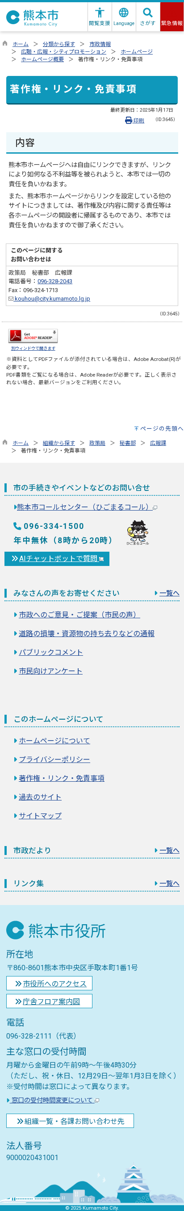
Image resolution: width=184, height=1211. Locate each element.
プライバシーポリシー (54, 759)
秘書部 (128, 443)
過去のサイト (40, 797)
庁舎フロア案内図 (51, 1001)
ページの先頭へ (162, 428)
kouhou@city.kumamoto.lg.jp (51, 298)
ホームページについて (54, 741)
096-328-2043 (55, 281)
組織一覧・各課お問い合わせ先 (75, 1121)
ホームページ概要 (42, 59)
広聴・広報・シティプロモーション (63, 52)
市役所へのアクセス (55, 984)
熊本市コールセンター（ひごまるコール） (85, 507)
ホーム (21, 44)
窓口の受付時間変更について (52, 1100)
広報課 (158, 443)
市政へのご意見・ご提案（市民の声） (79, 615)
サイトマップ (40, 816)
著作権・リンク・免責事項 (62, 778)
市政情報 (100, 44)
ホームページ (137, 52)
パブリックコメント (51, 652)
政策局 (97, 443)
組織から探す (59, 443)
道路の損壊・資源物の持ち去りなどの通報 (87, 633)
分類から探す (59, 44)
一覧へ (169, 593)
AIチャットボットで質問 (59, 558)
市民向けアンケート (51, 671)
